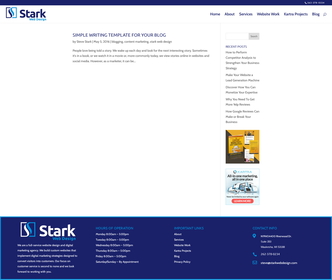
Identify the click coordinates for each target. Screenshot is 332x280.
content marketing (136, 42)
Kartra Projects (296, 14)
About (230, 14)
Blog (316, 14)
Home (215, 14)
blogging (117, 42)
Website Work (268, 14)
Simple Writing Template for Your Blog (119, 35)
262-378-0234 (316, 2)
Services (245, 14)
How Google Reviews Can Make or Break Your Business (242, 117)
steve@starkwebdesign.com (279, 263)
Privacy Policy (182, 261)
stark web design (161, 42)
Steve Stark (84, 42)
